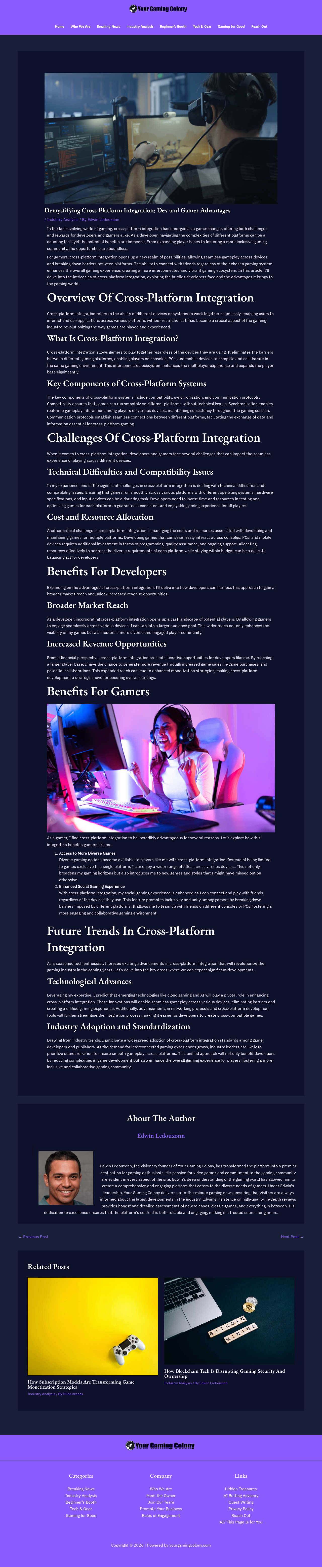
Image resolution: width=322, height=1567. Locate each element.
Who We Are (161, 1488)
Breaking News (81, 1488)
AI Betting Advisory (241, 1495)
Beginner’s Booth (81, 1502)
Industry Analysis (62, 219)
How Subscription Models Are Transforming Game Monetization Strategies (81, 1384)
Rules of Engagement (161, 1515)
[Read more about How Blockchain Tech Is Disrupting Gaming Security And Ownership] (229, 1320)
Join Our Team (161, 1502)
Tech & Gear (81, 1508)
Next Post (292, 1236)
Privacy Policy (241, 1508)
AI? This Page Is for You (241, 1521)
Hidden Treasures (241, 1488)
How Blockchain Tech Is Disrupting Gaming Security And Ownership (224, 1373)
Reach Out (240, 1515)
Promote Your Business (161, 1508)
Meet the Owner (161, 1495)
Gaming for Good (81, 1515)
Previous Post (33, 1236)
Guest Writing (241, 1502)
